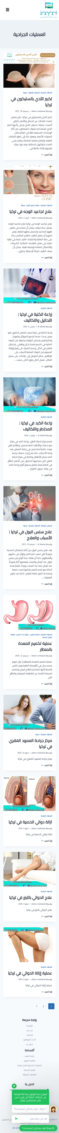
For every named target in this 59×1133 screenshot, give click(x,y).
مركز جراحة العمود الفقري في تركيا (30, 743)
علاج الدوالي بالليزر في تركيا (30, 897)
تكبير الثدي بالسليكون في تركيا (31, 101)
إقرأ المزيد (46, 155)
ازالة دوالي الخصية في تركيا (30, 822)
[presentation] (29, 70)
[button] (7, 10)
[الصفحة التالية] (37, 1006)
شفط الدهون (35, 634)
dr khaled (41, 326)
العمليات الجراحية (46, 92)
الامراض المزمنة (46, 525)
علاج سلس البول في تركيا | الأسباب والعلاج (30, 535)
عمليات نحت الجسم (23, 634)
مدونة (25, 92)
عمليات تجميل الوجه (33, 205)
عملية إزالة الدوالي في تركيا (30, 973)
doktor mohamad (38, 111)
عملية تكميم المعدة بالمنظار (35, 646)
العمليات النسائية (34, 92)
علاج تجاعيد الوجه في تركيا (30, 211)
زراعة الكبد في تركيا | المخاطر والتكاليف (35, 426)
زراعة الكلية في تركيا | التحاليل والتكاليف (35, 317)
